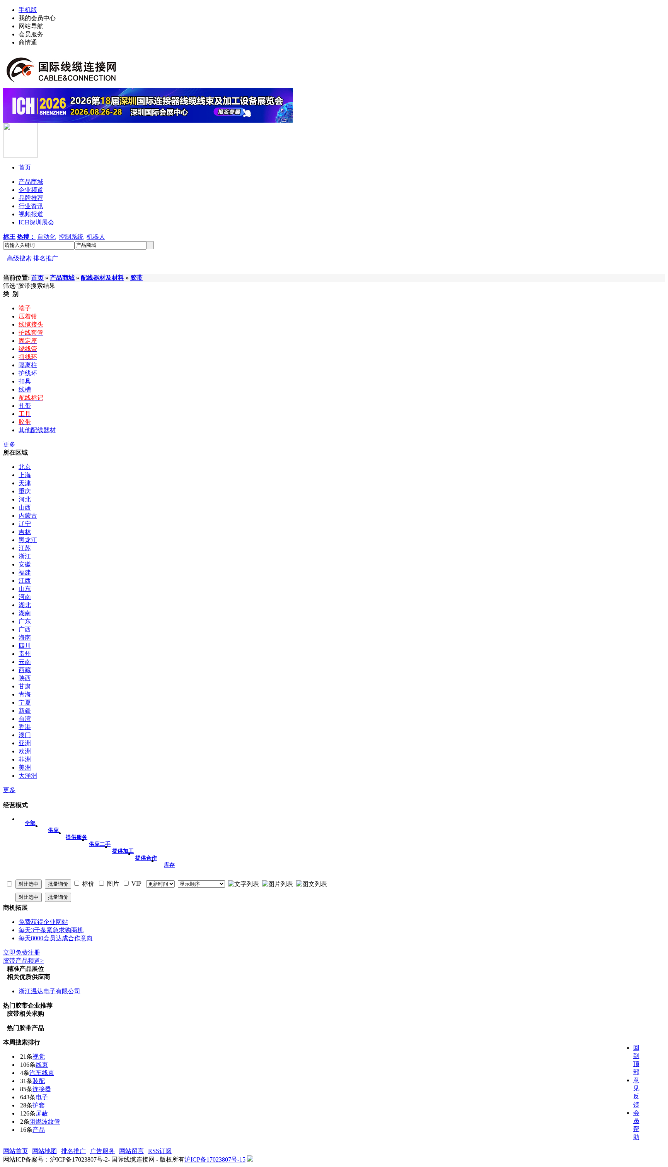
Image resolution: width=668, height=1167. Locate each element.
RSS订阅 (160, 1151)
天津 (25, 483)
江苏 (25, 548)
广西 (25, 629)
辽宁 (25, 523)
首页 (37, 277)
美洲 (25, 767)
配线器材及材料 (102, 277)
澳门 (25, 735)
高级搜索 (19, 258)
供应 (53, 830)
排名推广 (45, 258)
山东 (25, 588)
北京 (25, 467)
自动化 (46, 236)
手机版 (28, 10)
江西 (25, 580)
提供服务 (76, 837)
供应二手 (100, 844)
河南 (25, 597)
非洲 (25, 759)
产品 (38, 1129)
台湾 (25, 718)
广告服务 (102, 1151)
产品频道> (23, 960)
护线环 (28, 373)
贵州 (25, 653)
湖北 (25, 605)
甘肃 (25, 686)
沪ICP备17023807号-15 (214, 1159)
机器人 (96, 236)
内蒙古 (28, 515)
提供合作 (146, 858)
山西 (25, 507)
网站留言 (131, 1151)
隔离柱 (28, 365)
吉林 (25, 532)
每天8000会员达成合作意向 (56, 938)
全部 (30, 823)
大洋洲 (28, 775)
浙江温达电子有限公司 (49, 991)
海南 (25, 637)
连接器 (41, 1089)
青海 (25, 694)
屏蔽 (42, 1113)
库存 (169, 865)
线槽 (25, 389)
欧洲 (25, 751)
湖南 (25, 613)
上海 (25, 475)
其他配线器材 (37, 430)
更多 (9, 444)
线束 (42, 1064)
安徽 (25, 564)
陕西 (25, 678)
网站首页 (15, 1151)
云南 (25, 662)
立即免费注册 (21, 952)
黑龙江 (28, 540)
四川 (25, 645)
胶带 (136, 277)
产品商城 (62, 277)
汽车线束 (41, 1072)
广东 (25, 621)
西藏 (25, 670)
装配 (38, 1081)
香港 (25, 727)
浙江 (25, 556)
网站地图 (44, 1151)
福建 (25, 572)
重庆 (25, 491)
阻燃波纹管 (44, 1121)
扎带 (25, 405)
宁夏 (25, 702)
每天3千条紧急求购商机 (51, 930)
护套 (38, 1105)
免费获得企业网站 (43, 922)
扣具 (25, 381)
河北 (25, 499)
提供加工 (123, 851)
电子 (42, 1097)
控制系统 (71, 236)
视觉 (38, 1056)
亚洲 (25, 743)
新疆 (25, 710)
